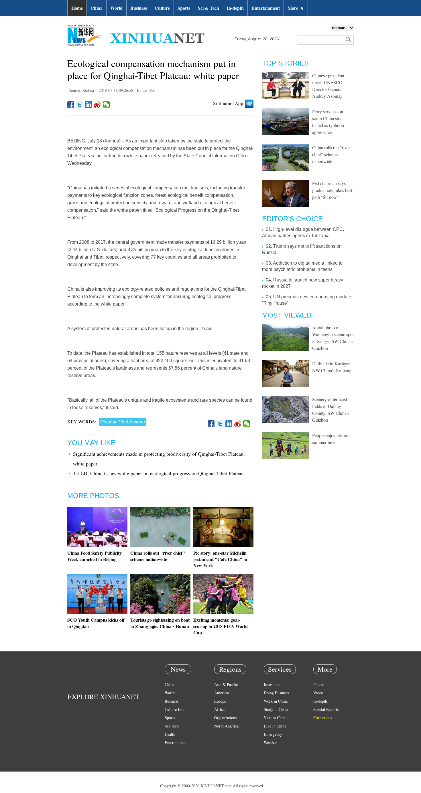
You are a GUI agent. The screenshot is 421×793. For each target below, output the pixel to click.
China (97, 8)
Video (318, 692)
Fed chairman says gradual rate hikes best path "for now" (332, 190)
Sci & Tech (208, 8)
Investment (273, 684)
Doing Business (276, 692)
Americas (221, 692)
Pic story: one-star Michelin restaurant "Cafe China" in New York (220, 559)
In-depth (235, 8)
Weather (270, 742)
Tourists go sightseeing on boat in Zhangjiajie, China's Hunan (160, 622)
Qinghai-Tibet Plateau (122, 421)
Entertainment (265, 8)
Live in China (275, 726)
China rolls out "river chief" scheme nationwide (157, 556)
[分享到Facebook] (70, 104)
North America (226, 726)
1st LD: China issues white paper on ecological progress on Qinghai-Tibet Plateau (158, 473)
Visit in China (275, 717)
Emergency (273, 734)
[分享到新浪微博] (97, 104)
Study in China (276, 709)
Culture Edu (174, 709)
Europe (220, 701)
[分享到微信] (106, 104)
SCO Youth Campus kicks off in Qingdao (96, 622)
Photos (318, 684)
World (116, 8)
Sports (184, 8)
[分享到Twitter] (79, 104)
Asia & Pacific (226, 684)
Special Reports (326, 709)
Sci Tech (172, 726)
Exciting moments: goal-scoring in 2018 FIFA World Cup (220, 626)
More (296, 8)
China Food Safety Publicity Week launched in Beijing (94, 556)
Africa (219, 709)
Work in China (276, 701)
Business (138, 8)
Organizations (225, 717)
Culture (162, 8)
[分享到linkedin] (88, 104)
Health (170, 734)
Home (77, 8)
